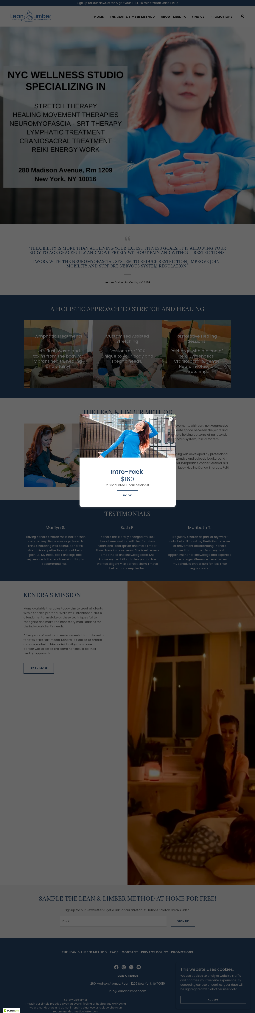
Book (127, 496)
